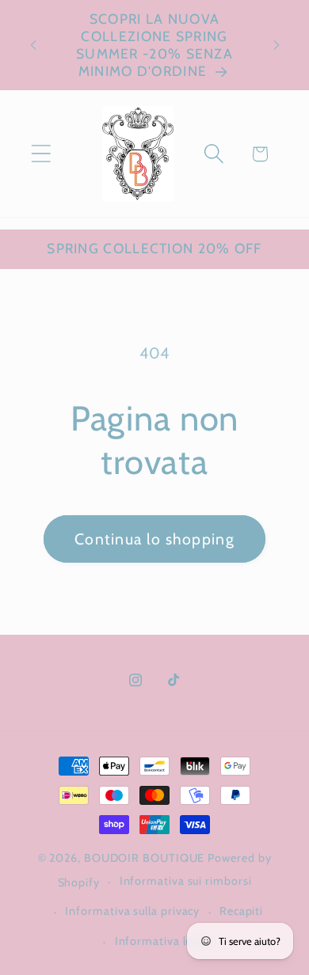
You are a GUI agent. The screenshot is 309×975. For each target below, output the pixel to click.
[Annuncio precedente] (33, 45)
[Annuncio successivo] (276, 45)
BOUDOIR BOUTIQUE (144, 858)
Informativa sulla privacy (132, 911)
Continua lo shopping (154, 538)
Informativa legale (164, 941)
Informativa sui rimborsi (186, 881)
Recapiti (241, 911)
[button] (40, 153)
